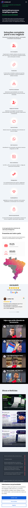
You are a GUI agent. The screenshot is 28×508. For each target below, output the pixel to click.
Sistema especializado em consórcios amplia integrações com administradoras (13, 442)
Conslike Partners (8, 426)
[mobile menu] (26, 2)
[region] (14, 495)
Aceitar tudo (14, 497)
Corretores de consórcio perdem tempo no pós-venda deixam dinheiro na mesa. (13, 473)
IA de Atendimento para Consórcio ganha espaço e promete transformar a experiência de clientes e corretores (13, 468)
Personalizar (14, 501)
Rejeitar (14, 505)
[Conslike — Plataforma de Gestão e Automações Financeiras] (6, 2)
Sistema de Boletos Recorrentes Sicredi (14, 407)
